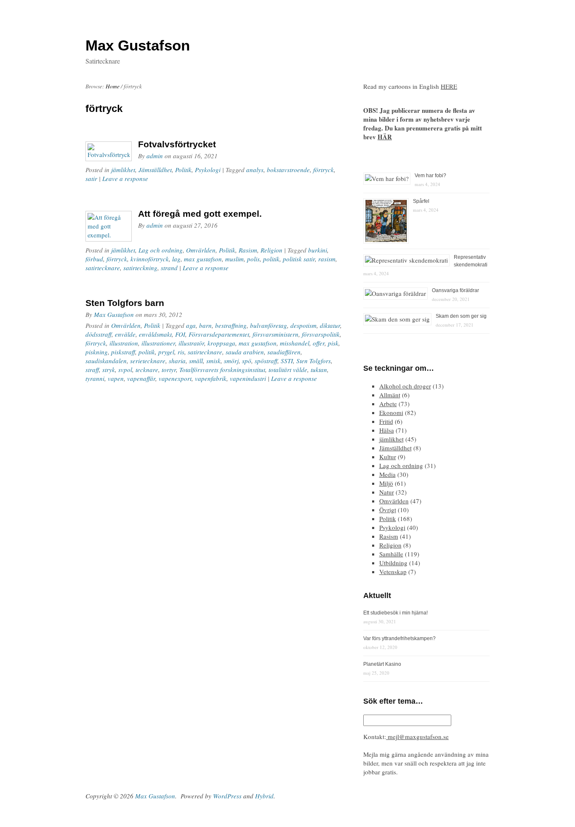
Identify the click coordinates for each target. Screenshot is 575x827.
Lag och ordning (160, 250)
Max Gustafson (114, 314)
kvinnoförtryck (149, 259)
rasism (326, 259)
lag (176, 259)
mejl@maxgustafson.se (417, 736)
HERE (449, 86)
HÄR (385, 136)
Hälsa (386, 430)
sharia (177, 360)
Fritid (386, 421)
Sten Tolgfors (313, 360)
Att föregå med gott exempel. (200, 213)
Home (113, 86)
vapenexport (175, 378)
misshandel (294, 343)
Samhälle (391, 554)
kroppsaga (221, 343)
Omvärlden (201, 250)
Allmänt (389, 395)
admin (154, 156)
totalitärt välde (288, 369)
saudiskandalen (106, 360)
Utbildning (393, 562)
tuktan (319, 369)
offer (319, 343)
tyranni (94, 378)
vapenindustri (248, 378)
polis (253, 259)
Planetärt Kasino (382, 664)
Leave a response (125, 178)
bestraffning (231, 325)
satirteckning (140, 267)
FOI (180, 334)
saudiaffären (284, 352)
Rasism (248, 250)
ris (181, 352)
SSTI (287, 360)
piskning (96, 352)
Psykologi (208, 169)
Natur (386, 492)
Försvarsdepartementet (219, 334)
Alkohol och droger (405, 386)
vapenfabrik (210, 378)
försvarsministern (275, 334)
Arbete (388, 403)
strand (169, 267)
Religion (271, 250)
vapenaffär (141, 378)
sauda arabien (245, 352)
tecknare (147, 369)
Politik (183, 169)
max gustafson (203, 259)
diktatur (330, 325)
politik (271, 259)
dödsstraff (98, 334)
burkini (317, 250)
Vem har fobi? (430, 175)
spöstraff (266, 360)
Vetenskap (393, 571)
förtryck (323, 169)
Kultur (387, 456)
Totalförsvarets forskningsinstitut (222, 369)
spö (246, 360)
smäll (196, 360)
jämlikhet (123, 169)
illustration (123, 343)
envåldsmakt (155, 334)
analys (255, 169)
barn (205, 325)
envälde (125, 334)
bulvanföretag (268, 325)
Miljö (386, 483)
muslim (234, 259)
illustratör (191, 343)
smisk (213, 360)
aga (191, 325)
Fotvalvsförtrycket (177, 144)
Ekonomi (391, 412)
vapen (116, 378)
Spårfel (421, 201)
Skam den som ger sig (461, 316)
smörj (231, 360)
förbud (94, 259)
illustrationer (158, 343)
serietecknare (147, 360)
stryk (108, 369)
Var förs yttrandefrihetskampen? (399, 638)
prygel (166, 352)
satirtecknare (102, 267)
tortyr (169, 369)
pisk (333, 343)
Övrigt (387, 509)
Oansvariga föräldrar (455, 290)
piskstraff (123, 352)
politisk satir (299, 259)
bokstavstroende (288, 169)
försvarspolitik (321, 334)
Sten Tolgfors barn (124, 303)
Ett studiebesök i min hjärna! (395, 613)
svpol (125, 369)
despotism (303, 325)
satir (91, 178)
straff (92, 369)
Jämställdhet (155, 169)
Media (387, 474)
